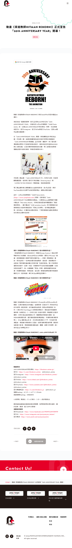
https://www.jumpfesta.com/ (24, 197)
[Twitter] (33, 428)
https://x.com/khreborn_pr (34, 390)
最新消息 (35, 37)
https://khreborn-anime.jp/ (44, 369)
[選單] (67, 3)
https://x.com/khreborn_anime (30, 372)
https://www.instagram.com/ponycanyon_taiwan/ (37, 414)
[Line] (29, 428)
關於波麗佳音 (53, 517)
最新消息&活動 (41, 517)
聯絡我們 (63, 517)
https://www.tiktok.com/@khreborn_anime (37, 379)
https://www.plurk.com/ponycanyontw (35, 417)
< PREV (16, 441)
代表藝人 (31, 517)
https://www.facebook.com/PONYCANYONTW (41, 412)
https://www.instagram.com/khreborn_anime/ (41, 374)
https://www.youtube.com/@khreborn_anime (40, 385)
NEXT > (55, 441)
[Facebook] (24, 428)
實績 (50, 524)
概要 (50, 521)
